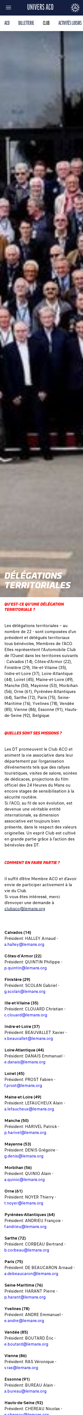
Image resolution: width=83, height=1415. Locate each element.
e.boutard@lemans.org (26, 1344)
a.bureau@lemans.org (25, 1391)
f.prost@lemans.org (23, 1085)
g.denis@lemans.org (23, 1156)
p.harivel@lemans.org (25, 1133)
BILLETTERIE (26, 23)
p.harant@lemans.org (25, 1297)
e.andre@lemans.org (24, 1321)
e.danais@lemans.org (24, 1062)
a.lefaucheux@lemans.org (29, 1109)
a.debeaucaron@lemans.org (31, 1274)
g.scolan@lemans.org (24, 991)
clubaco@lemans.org (24, 909)
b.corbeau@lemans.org (26, 1250)
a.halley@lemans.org (24, 944)
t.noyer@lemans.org (23, 1203)
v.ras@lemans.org (21, 1368)
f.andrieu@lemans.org (25, 1227)
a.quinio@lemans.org (24, 1180)
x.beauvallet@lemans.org (28, 1038)
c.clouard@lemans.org (25, 1015)
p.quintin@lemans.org (25, 968)
